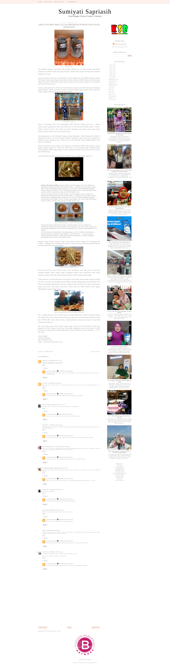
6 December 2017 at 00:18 (66, 519)
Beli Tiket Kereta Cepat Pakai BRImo (119, 242)
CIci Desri (44, 383)
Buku (118, 465)
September (112, 84)
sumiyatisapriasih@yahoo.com (53, 342)
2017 (110, 77)
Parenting (118, 474)
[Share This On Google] (99, 352)
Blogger (88, 659)
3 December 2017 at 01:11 (58, 404)
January (111, 97)
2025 (111, 64)
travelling (118, 480)
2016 (111, 99)
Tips (118, 479)
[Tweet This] (94, 352)
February (111, 96)
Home (40, 1)
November (112, 81)
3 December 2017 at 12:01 (61, 468)
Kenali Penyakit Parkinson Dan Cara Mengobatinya (119, 207)
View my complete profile (119, 47)
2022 (111, 69)
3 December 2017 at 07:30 (66, 393)
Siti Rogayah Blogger (48, 468)
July (110, 87)
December (112, 79)
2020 (111, 72)
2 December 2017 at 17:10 (55, 360)
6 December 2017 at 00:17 (66, 499)
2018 (111, 76)
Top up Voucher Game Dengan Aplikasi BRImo (119, 312)
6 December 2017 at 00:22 (66, 563)
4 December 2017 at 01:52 (53, 530)
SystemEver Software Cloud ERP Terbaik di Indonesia (119, 134)
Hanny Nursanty (46, 404)
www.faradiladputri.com (48, 446)
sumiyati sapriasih (51, 371)
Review (118, 477)
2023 (111, 67)
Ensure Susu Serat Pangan (119, 346)
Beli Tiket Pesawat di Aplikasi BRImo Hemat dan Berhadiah (119, 452)
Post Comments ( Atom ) (53, 631)
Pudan (44, 530)
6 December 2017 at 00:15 (66, 478)
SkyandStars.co (92, 662)
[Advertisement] (69, 611)
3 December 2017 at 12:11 (56, 489)
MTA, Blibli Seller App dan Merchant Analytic (119, 416)
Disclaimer (48, 1)
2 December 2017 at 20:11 (55, 383)
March (111, 94)
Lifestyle (117, 472)
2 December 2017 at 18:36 (66, 371)
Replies (46, 368)
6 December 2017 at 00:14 (66, 457)
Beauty (118, 463)
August (111, 86)
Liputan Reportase (118, 473)
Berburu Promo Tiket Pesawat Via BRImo (119, 276)
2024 (111, 66)
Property (118, 476)
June (110, 89)
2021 (111, 71)
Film (118, 466)
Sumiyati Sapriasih (85, 11)
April (110, 92)
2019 (111, 74)
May (110, 91)
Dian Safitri (45, 425)
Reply (43, 365)
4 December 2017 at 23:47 (56, 551)
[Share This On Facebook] (91, 352)
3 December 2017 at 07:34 (66, 414)
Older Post (95, 627)
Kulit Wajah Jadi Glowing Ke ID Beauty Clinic (119, 381)
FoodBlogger (48, 351)
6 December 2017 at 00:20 (66, 541)
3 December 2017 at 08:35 (63, 446)
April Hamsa (45, 510)
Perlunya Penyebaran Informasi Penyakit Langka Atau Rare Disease (119, 170)
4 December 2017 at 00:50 (56, 510)
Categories (72, 1)
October (111, 82)
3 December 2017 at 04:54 (56, 425)
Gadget (118, 469)
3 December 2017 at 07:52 (66, 435)
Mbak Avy (45, 360)
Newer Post (43, 627)
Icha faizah (45, 551)
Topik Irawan (45, 489)
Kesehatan (118, 470)
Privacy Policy (59, 1)
